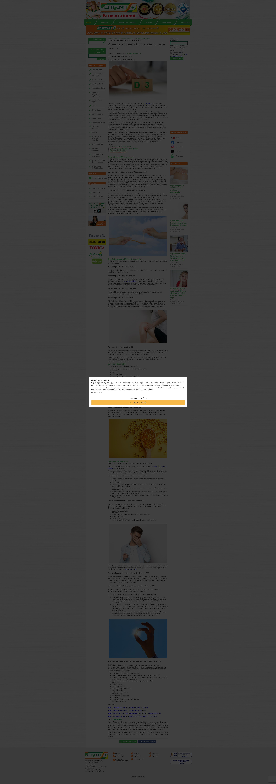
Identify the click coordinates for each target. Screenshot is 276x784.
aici (102, 392)
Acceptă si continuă (138, 402)
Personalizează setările (138, 398)
